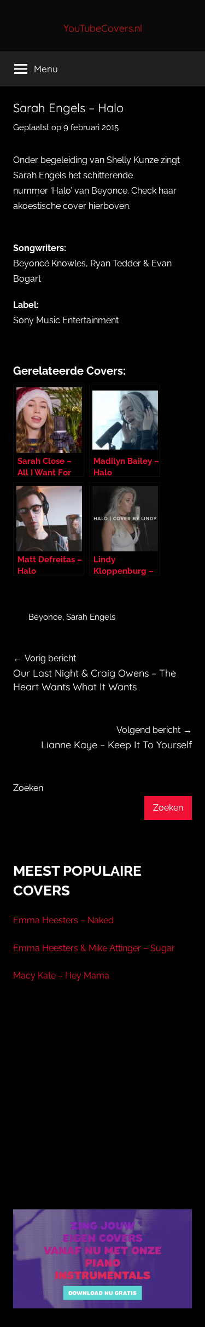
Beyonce (45, 617)
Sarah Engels (90, 617)
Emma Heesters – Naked (63, 920)
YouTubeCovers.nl (102, 28)
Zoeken (28, 788)
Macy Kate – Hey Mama (61, 975)
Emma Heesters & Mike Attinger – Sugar (94, 948)
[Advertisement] (103, 1109)
